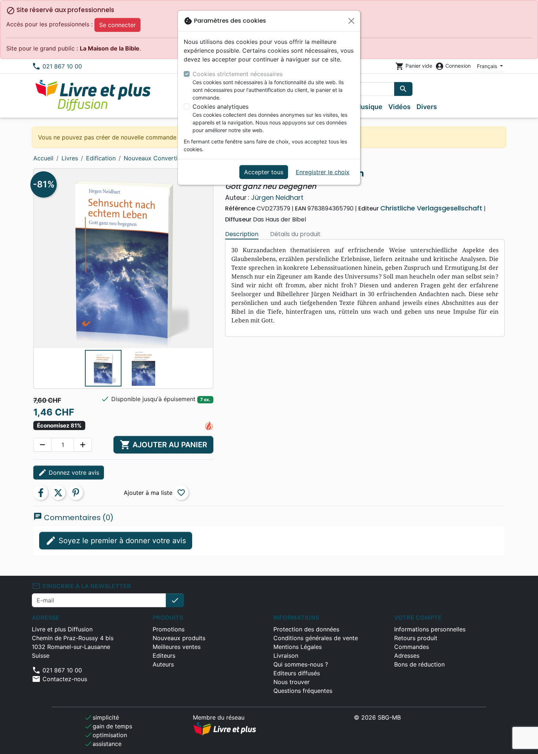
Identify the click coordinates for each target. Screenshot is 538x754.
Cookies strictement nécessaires (238, 74)
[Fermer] (351, 21)
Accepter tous (263, 172)
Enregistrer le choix (323, 172)
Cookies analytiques (221, 106)
